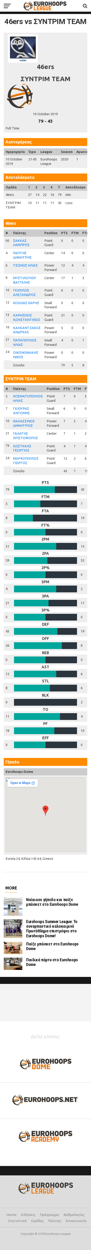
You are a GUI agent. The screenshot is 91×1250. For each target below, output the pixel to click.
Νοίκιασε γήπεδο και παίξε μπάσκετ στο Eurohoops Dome (52, 902)
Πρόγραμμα (49, 1215)
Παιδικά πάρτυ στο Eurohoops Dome (52, 962)
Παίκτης (19, 233)
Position (50, 233)
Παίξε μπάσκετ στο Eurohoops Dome (52, 946)
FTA (85, 233)
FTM (75, 233)
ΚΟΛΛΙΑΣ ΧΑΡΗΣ (26, 303)
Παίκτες (54, 1221)
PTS (64, 233)
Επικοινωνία (76, 1221)
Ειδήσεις (28, 1215)
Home (12, 1215)
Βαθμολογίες (74, 1215)
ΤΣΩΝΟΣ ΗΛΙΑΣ (25, 265)
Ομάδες (37, 1221)
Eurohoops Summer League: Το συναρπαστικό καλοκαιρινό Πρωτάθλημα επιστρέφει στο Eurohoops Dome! (51, 928)
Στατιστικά (17, 1221)
